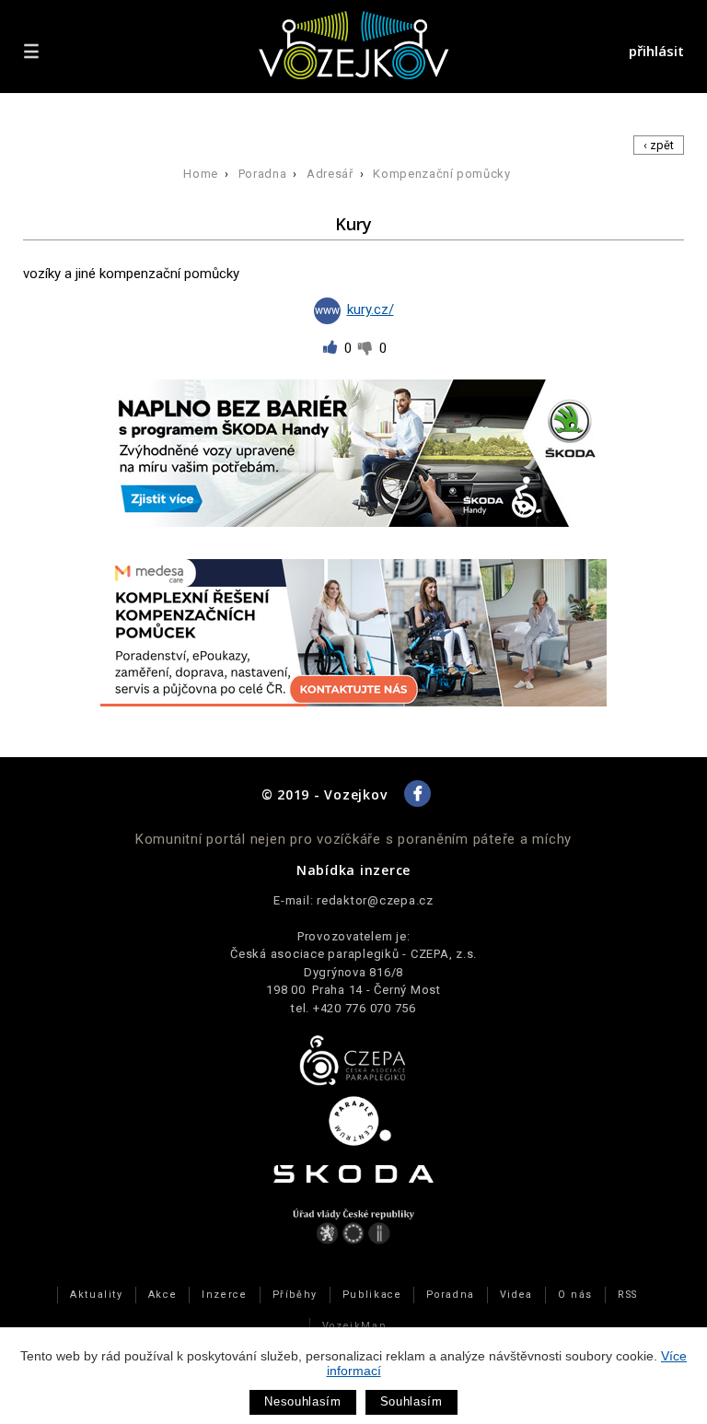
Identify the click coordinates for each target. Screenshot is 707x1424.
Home (200, 174)
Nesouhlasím (302, 1401)
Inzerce (224, 1295)
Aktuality (96, 1295)
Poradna (262, 174)
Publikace (372, 1295)
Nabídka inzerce (353, 870)
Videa (516, 1295)
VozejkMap (354, 1326)
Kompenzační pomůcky (441, 174)
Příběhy (295, 1295)
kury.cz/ (370, 309)
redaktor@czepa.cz (375, 900)
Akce (162, 1295)
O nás (575, 1295)
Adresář (330, 174)
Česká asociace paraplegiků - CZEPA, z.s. (353, 954)
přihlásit (656, 50)
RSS (628, 1295)
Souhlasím (411, 1401)
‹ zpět (658, 145)
